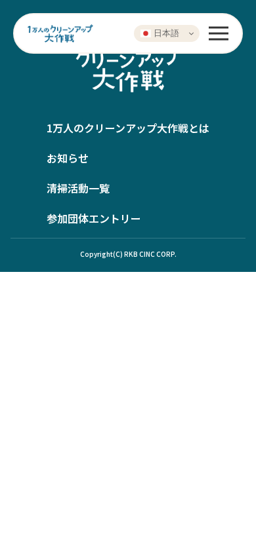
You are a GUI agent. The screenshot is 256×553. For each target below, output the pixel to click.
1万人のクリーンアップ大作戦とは (128, 128)
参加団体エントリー (94, 218)
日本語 (165, 33)
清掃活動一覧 (78, 188)
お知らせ (68, 158)
